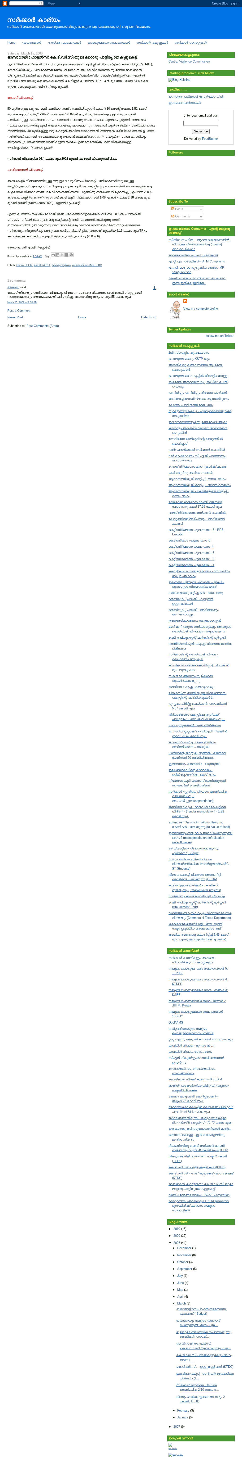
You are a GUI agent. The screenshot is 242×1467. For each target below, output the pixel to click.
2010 (177, 1229)
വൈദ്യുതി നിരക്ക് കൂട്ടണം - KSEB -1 (195, 1079)
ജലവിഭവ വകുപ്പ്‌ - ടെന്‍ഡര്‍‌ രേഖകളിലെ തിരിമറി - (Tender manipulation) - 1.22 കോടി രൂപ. (197, 811)
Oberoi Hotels (24, 265)
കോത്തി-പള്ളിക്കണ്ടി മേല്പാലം (191, 405)
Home (11, 42)
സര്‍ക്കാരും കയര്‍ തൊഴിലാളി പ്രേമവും (197, 896)
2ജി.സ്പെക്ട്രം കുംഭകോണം (189, 352)
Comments (182, 216)
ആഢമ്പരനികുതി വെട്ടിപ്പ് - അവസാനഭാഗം (200, 485)
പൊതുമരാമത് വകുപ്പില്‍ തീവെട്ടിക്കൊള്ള (198, 376)
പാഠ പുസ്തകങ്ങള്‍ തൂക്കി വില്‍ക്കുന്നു (195, 725)
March (182, 1303)
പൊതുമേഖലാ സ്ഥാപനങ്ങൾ (109, 42)
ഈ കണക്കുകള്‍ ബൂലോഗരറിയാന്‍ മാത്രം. (200, 1128)
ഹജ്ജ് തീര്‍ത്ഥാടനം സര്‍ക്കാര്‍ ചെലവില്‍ (197, 513)
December (184, 1248)
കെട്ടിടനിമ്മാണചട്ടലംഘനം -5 (189, 540)
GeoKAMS (176, 1022)
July (180, 1275)
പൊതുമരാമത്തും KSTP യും (189, 359)
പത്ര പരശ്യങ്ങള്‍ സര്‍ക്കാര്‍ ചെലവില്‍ (197, 449)
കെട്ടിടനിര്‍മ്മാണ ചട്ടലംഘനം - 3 (191, 553)
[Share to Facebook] (66, 255)
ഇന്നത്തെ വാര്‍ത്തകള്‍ (185, 102)
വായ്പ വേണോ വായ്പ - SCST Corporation (199, 1195)
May (180, 1289)
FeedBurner (210, 138)
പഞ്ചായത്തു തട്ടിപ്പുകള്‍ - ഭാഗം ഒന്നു (196, 593)
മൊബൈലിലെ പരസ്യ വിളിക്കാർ (193, 255)
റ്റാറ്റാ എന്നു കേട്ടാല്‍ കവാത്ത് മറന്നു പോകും (201, 1039)
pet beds (173, 1448)
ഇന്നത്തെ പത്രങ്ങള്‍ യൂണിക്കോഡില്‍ (196, 96)
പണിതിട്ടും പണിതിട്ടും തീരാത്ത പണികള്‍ (198, 392)
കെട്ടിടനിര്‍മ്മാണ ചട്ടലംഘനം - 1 (191, 565)
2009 (177, 1235)
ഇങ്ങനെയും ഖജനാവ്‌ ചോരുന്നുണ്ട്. (194, 764)
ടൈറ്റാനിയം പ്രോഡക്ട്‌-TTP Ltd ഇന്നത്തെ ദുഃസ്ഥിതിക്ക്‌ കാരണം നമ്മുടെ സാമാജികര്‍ (199, 1205)
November (184, 1255)
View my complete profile (200, 308)
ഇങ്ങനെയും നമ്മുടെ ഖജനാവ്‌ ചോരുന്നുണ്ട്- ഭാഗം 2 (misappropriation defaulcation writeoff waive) (200, 837)
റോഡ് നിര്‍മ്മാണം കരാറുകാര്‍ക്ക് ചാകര (197, 466)
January (183, 1417)
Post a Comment (18, 310)
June (181, 1283)
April (180, 1296)
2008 (177, 1243)
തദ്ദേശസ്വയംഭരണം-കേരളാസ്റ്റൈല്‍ (195, 620)
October (183, 1262)
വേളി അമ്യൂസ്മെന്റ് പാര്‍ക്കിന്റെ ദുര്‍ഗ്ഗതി (197, 637)
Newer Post (15, 317)
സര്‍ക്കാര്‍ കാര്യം (33, 19)
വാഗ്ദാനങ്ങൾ (31, 42)
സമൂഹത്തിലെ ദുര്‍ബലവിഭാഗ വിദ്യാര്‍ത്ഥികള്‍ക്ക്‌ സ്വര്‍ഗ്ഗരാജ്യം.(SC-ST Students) (199, 864)
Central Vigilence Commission (189, 61)
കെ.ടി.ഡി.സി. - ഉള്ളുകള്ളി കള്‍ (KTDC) (197, 1167)
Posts (178, 209)
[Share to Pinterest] (71, 255)
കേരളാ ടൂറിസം (61, 265)
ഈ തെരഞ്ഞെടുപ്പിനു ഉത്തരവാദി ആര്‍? (198, 422)
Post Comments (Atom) (42, 326)
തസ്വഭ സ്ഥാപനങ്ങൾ (64, 42)
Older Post (148, 317)
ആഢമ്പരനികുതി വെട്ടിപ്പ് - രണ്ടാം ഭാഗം (197, 479)
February (183, 1410)
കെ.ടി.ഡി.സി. (42, 265)
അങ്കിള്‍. (13, 287)
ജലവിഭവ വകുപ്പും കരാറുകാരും (191, 687)
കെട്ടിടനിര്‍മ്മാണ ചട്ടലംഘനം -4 (191, 546)
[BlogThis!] (57, 255)
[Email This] (53, 255)
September (185, 1269)
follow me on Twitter (219, 336)
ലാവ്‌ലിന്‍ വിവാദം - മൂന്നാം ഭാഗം (191, 1045)
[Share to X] (62, 255)
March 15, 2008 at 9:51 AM (22, 302)
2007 (177, 1426)
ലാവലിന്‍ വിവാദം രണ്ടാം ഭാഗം (190, 1051)
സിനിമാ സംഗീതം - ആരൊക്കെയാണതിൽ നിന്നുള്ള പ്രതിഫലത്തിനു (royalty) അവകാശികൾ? (199, 244)
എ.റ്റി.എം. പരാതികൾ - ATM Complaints (197, 261)
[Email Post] (47, 256)
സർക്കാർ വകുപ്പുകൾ (152, 42)
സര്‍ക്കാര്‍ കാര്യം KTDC (87, 265)
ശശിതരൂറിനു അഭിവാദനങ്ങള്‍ (190, 472)
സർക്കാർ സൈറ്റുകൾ (191, 42)
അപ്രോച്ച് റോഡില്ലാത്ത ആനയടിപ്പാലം (199, 399)
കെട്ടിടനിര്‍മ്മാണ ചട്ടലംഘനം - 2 (191, 559)
